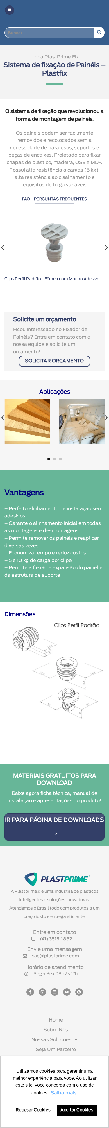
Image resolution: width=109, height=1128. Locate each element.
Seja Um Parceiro (56, 1049)
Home (56, 1020)
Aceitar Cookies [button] (76, 1110)
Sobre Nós (56, 1030)
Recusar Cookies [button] (33, 1110)
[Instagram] (42, 992)
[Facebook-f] (30, 992)
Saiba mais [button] (64, 1093)
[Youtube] (67, 992)
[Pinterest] (79, 992)
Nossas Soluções (51, 1039)
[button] (9, 10)
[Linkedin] (54, 992)
